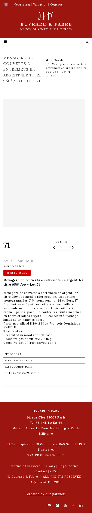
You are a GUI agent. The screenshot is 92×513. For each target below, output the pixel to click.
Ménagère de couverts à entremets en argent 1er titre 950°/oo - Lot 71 (66, 67)
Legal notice (68, 466)
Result (58, 60)
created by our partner (46, 494)
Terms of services (26, 466)
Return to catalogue (22, 373)
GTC (54, 471)
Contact (40, 471)
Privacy (49, 466)
